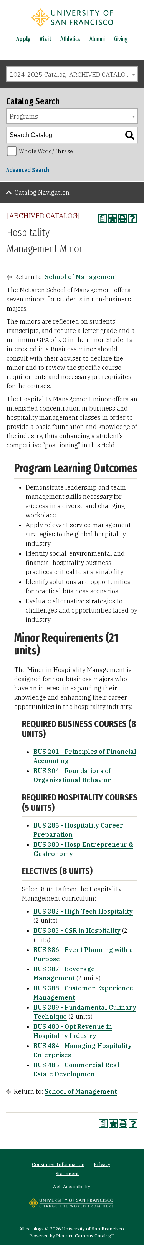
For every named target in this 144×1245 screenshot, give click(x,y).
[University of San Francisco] (72, 28)
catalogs (35, 1229)
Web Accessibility (71, 1186)
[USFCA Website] (71, 1205)
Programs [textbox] (24, 116)
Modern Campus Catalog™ (85, 1235)
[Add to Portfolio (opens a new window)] (112, 218)
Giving (121, 39)
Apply (23, 39)
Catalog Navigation (42, 192)
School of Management (81, 277)
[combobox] (72, 74)
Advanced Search (27, 170)
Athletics (70, 39)
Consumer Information (58, 1164)
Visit (45, 39)
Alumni (97, 39)
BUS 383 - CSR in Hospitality (77, 930)
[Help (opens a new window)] (132, 218)
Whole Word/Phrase (46, 151)
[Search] (130, 135)
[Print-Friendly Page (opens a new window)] (122, 218)
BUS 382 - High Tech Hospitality (83, 911)
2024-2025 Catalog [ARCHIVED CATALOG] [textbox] (71, 74)
